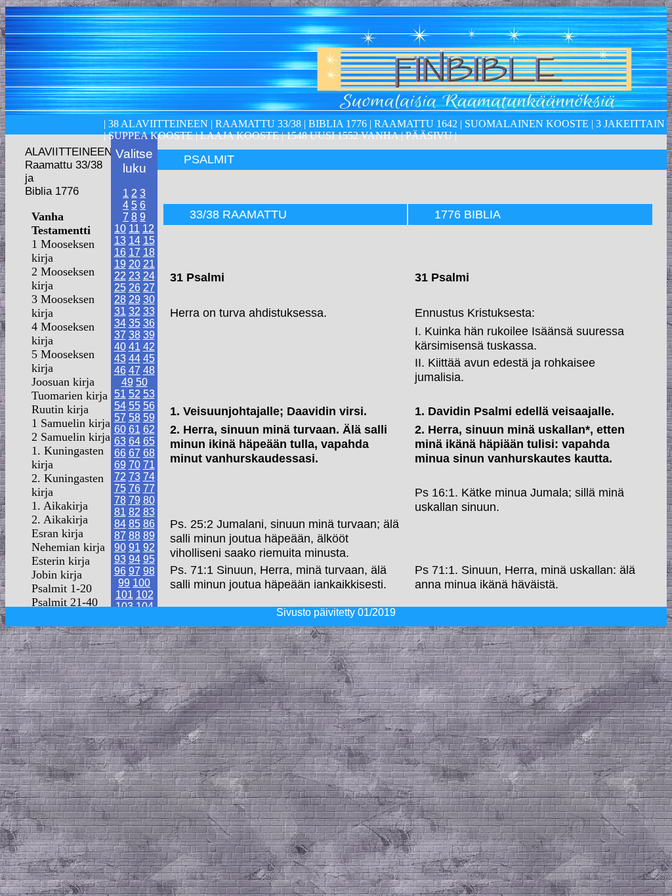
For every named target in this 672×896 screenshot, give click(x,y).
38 (134, 334)
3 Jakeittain (630, 123)
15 (149, 240)
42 (149, 346)
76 (134, 488)
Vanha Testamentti (61, 223)
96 (120, 571)
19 (120, 264)
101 (124, 594)
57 (120, 417)
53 (149, 393)
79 (134, 500)
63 (120, 441)
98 (149, 571)
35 (134, 323)
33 (149, 311)
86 (149, 523)
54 (120, 405)
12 (148, 228)
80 (149, 500)
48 (149, 370)
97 (134, 571)
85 (134, 523)
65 (149, 441)
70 (134, 464)
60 (120, 429)
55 (134, 405)
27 (149, 287)
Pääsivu (429, 135)
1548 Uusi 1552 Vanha (341, 135)
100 (141, 582)
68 (149, 452)
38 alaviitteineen (157, 123)
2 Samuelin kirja (71, 436)
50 (142, 382)
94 (134, 559)
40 (120, 346)
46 (120, 370)
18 (149, 252)
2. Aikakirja (60, 519)
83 (149, 512)
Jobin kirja (57, 574)
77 (149, 488)
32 (134, 311)
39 (149, 334)
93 (120, 559)
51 (120, 393)
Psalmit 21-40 (65, 602)
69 (120, 464)
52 (134, 393)
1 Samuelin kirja (71, 423)
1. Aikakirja (60, 505)
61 (134, 429)
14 (134, 240)
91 (134, 547)
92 (149, 547)
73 (134, 476)
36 (149, 323)
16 (120, 252)
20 (134, 264)
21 (149, 264)
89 (149, 535)
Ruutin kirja (60, 409)
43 (120, 358)
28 (120, 299)
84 (120, 523)
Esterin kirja (61, 560)
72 (120, 476)
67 (134, 452)
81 (120, 512)
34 (120, 323)
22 (120, 275)
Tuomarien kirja (70, 395)
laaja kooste (238, 135)
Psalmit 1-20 (62, 588)
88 (134, 535)
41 (134, 346)
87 (120, 535)
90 (120, 547)
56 (149, 405)
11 (134, 228)
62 (149, 429)
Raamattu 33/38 (258, 123)
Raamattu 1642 (415, 123)
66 (120, 452)
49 (127, 382)
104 (145, 606)
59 (149, 417)
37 (120, 334)
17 (134, 252)
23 (134, 275)
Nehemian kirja (68, 547)
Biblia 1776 (337, 123)
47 (134, 370)
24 (149, 275)
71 (149, 464)
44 (134, 358)
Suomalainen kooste (527, 123)
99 (124, 582)
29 (134, 299)
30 (149, 299)
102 (145, 594)
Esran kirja (57, 533)
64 (134, 441)
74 (149, 476)
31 (120, 311)
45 (149, 358)
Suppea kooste (152, 135)
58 (134, 417)
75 (120, 488)
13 (120, 240)
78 (120, 500)
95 (149, 559)
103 (124, 606)
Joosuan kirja (63, 381)
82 (134, 512)
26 (134, 287)
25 (120, 287)
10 (120, 228)
